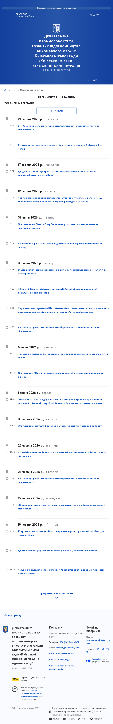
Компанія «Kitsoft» (99, 659)
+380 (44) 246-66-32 (69, 642)
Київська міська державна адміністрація (62, 667)
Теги (13, 90)
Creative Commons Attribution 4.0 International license (31, 694)
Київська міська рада (59, 660)
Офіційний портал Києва (61, 654)
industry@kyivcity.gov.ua (68, 648)
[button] (56, 111)
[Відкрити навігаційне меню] (97, 15)
